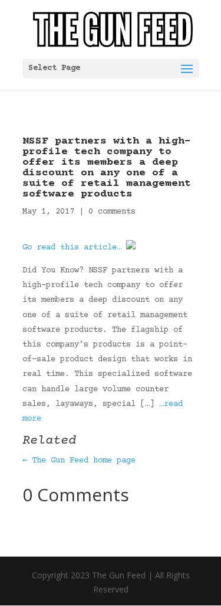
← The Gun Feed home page (79, 460)
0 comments (112, 212)
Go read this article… (71, 247)
